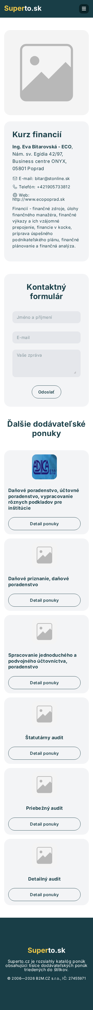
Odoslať (46, 392)
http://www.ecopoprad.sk (38, 199)
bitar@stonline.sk (52, 178)
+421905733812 (53, 186)
